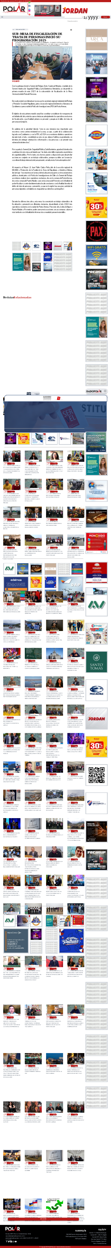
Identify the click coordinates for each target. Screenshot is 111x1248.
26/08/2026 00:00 (11, 888)
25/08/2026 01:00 (75, 1211)
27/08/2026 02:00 (33, 633)
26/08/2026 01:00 (75, 859)
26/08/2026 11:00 (33, 803)
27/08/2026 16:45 (12, 492)
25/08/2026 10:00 (33, 1114)
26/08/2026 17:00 (75, 746)
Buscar (105, 17)
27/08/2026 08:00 (76, 548)
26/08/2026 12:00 (11, 803)
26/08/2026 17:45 (33, 746)
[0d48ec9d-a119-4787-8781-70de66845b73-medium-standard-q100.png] (14, 12)
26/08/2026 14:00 (54, 774)
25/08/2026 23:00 (33, 888)
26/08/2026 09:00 (75, 803)
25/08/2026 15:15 (75, 1017)
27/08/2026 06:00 (33, 604)
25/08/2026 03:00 (33, 1211)
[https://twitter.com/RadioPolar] (29, 8)
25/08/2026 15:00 (11, 1066)
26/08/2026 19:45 (54, 689)
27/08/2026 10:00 (33, 548)
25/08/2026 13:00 (54, 1066)
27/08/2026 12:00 (76, 519)
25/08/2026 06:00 (54, 1163)
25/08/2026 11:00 (11, 1114)
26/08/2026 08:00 (11, 831)
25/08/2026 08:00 (11, 1163)
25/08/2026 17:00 (54, 969)
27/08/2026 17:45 (33, 463)
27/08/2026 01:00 (54, 633)
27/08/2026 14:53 (12, 519)
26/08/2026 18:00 (11, 746)
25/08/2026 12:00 (75, 1066)
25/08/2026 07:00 (33, 1163)
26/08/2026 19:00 (11, 718)
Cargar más (43, 1219)
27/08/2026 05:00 (54, 604)
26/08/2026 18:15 (75, 718)
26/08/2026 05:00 (75, 831)
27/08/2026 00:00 (75, 633)
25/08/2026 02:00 (54, 1211)
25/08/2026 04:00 (11, 1211)
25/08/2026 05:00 (75, 1163)
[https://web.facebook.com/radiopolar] (29, 6)
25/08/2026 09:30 (54, 1114)
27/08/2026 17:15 (55, 463)
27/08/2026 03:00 (11, 633)
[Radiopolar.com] (2, 17)
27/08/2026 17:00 (76, 463)
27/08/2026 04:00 (75, 604)
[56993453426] (29, 3)
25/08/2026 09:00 (75, 1114)
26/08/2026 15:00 (33, 774)
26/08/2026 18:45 (33, 718)
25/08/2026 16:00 (33, 1017)
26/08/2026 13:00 (75, 774)
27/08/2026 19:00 (12, 463)
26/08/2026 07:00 (33, 831)
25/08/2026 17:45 (11, 969)
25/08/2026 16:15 (11, 1017)
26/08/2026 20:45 (75, 661)
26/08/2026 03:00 (33, 859)
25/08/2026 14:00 (33, 1066)
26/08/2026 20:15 (11, 689)
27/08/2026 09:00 (55, 548)
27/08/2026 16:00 (55, 492)
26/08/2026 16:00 (11, 774)
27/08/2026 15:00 (76, 492)
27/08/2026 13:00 (55, 519)
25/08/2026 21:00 (75, 888)
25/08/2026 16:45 (75, 969)
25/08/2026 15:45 (54, 1017)
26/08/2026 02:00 (54, 859)
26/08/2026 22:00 (33, 661)
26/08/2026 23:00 (11, 661)
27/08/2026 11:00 (12, 548)
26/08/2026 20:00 (33, 689)
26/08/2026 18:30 (54, 718)
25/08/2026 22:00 (54, 888)
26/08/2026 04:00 (11, 859)
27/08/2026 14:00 (37, 394)
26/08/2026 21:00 (54, 661)
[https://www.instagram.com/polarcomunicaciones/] (29, 11)
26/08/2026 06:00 (54, 831)
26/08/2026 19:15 (75, 689)
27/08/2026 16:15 (33, 492)
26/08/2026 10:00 (54, 803)
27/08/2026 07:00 (11, 604)
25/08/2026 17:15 (33, 969)
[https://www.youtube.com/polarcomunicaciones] (29, 13)
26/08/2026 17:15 (54, 746)
